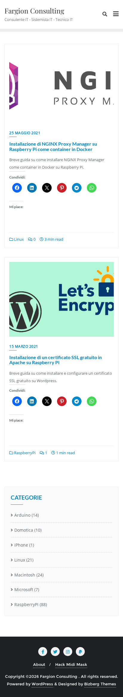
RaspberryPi (24, 452)
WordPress (42, 683)
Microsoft (23, 589)
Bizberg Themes (100, 683)
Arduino (22, 515)
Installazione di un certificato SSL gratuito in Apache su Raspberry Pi (55, 359)
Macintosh (24, 575)
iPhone (21, 545)
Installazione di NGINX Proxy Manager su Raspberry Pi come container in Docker (53, 146)
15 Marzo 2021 (23, 346)
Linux (18, 239)
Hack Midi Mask (71, 664)
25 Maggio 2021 (24, 132)
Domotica (23, 530)
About (39, 664)
